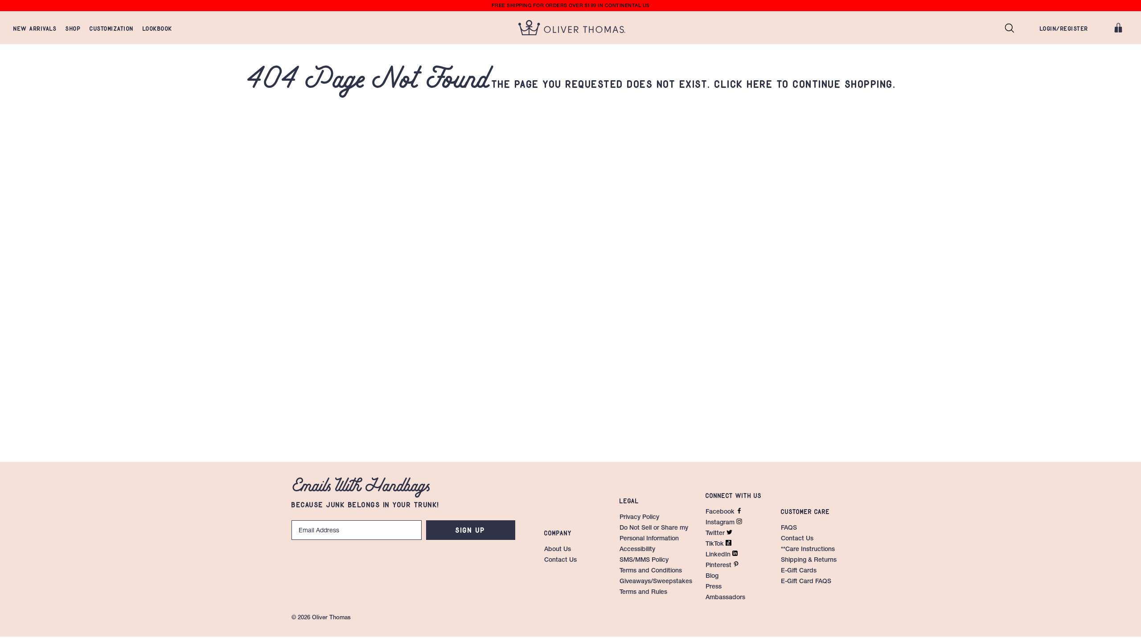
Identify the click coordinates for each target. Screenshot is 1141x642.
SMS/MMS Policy (644, 560)
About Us (557, 550)
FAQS (789, 528)
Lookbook (157, 27)
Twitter (716, 534)
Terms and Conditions (651, 571)
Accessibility (637, 550)
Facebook (721, 512)
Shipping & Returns (809, 560)
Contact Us (560, 560)
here (760, 82)
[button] (1009, 27)
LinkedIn (719, 555)
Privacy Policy (639, 517)
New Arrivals (35, 27)
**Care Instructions (808, 550)
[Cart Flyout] (1118, 28)
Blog (712, 576)
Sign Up (470, 529)
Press (714, 587)
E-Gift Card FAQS (806, 582)
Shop (73, 27)
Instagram (721, 523)
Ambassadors (725, 598)
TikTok (716, 544)
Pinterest (719, 566)
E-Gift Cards (799, 571)
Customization (112, 27)
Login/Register (1064, 27)
